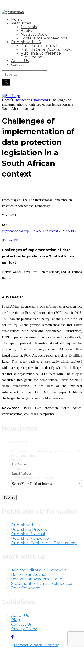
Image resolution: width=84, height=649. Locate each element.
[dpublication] (13, 12)
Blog (15, 620)
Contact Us (21, 624)
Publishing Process (29, 529)
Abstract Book (34, 34)
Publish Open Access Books (46, 49)
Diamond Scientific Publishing (36, 645)
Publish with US (26, 42)
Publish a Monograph (31, 538)
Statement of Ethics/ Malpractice (41, 583)
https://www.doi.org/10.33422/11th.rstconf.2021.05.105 (39, 231)
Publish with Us (25, 525)
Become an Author (29, 574)
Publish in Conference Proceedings (44, 543)
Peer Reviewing (26, 588)
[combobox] (46, 483)
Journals (29, 27)
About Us (20, 61)
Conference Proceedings (44, 38)
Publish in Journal (28, 534)
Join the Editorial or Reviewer (38, 570)
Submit (9, 497)
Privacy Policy (24, 629)
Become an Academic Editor (37, 579)
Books (26, 30)
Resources (21, 23)
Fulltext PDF (11, 240)
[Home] (11, 96)
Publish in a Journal (39, 45)
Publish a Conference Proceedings (41, 55)
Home (17, 19)
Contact (18, 64)
